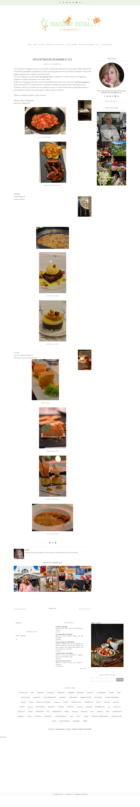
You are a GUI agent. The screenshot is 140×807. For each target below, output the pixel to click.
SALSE (29, 716)
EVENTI (65, 702)
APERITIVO (61, 693)
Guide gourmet (71, 44)
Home (29, 44)
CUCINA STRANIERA (112, 697)
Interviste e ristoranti (55, 44)
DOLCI (31, 702)
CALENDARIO (101, 693)
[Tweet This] (49, 542)
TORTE (86, 716)
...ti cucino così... (69, 794)
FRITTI (98, 702)
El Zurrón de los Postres (63, 661)
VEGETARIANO (64, 721)
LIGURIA (80, 707)
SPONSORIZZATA (61, 716)
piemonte (75, 712)
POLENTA (84, 712)
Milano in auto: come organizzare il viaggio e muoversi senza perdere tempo (69, 656)
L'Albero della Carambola (64, 653)
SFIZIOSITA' (48, 716)
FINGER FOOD (76, 702)
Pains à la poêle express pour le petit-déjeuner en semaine (69, 629)
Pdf (97, 44)
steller (71, 716)
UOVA (54, 721)
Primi (92, 712)
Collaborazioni (106, 44)
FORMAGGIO (88, 702)
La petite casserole (62, 626)
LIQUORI (89, 707)
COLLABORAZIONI (50, 697)
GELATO (116, 702)
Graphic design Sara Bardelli (81, 729)
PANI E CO (116, 707)
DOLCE (23, 702)
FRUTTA (107, 702)
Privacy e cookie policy (56, 729)
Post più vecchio (85, 609)
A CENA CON (23, 693)
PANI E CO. (21, 712)
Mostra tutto (83, 668)
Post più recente (20, 609)
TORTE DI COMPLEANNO (100, 716)
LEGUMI (61, 707)
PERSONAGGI (57, 712)
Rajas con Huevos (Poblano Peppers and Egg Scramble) (69, 637)
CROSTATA (98, 697)
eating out (57, 702)
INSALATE (51, 707)
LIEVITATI (70, 707)
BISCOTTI (90, 693)
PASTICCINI (39, 712)
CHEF (119, 693)
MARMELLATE (100, 707)
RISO (107, 712)
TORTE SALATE (117, 716)
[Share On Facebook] (52, 542)
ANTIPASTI (50, 693)
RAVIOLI (100, 712)
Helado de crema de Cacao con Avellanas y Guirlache (69, 663)
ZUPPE (85, 721)
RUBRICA (21, 716)
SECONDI (38, 716)
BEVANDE (80, 693)
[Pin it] (55, 542)
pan (109, 707)
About (35, 44)
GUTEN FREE (40, 707)
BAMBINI (71, 693)
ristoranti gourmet (81, 82)
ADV (32, 693)
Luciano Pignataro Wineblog (65, 642)
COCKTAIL (36, 697)
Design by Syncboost (81, 794)
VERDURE (76, 721)
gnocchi (30, 707)
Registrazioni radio (87, 44)
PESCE (67, 712)
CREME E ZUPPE (85, 697)
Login (68, 729)
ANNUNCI (40, 693)
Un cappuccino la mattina (64, 634)
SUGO (79, 716)
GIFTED (22, 707)
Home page (52, 608)
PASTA (30, 712)
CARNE (111, 693)
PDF (48, 712)
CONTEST (62, 697)
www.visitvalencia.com (43, 77)
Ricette (42, 44)
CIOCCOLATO (25, 697)
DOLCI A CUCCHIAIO (44, 702)
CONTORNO (73, 697)
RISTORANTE (117, 712)
